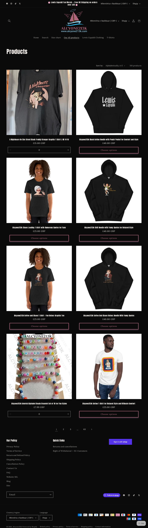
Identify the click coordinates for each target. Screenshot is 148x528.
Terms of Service (14, 451)
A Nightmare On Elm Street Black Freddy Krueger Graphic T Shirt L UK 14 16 (39, 139)
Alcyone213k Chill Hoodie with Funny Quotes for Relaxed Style (108, 227)
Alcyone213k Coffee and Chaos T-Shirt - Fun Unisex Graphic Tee (39, 316)
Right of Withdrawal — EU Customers (70, 451)
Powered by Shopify (29, 527)
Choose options (109, 150)
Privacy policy (58, 527)
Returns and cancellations (65, 446)
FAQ (8, 472)
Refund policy (45, 527)
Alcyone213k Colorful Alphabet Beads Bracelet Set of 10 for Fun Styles (39, 404)
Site (8, 485)
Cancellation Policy (15, 464)
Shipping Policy (14, 459)
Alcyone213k (17, 527)
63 (84, 429)
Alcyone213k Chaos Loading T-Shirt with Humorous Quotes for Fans (39, 227)
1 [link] (56, 429)
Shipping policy (87, 527)
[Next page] (91, 429)
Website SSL (12, 477)
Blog (9, 481)
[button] (9, 21)
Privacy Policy (13, 446)
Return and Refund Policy (18, 455)
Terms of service (72, 527)
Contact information (103, 527)
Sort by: (99, 65)
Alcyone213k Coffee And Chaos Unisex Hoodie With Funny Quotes (108, 316)
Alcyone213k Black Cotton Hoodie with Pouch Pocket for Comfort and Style (108, 139)
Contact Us (12, 468)
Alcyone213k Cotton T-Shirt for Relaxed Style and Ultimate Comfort (108, 404)
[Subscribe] (50, 495)
